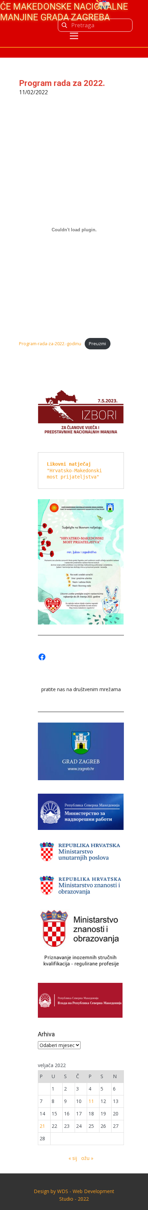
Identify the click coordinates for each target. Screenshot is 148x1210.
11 (91, 1101)
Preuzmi (97, 343)
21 (42, 1126)
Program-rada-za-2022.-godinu (50, 343)
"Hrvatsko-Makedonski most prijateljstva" (76, 470)
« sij (72, 1158)
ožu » (87, 1158)
